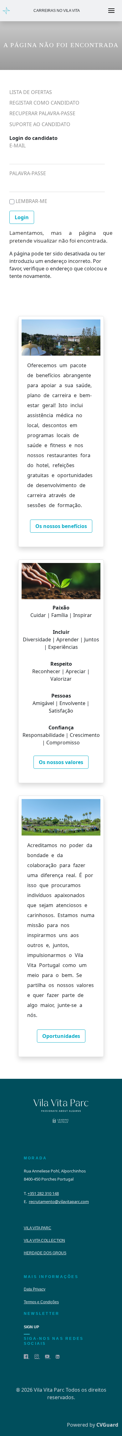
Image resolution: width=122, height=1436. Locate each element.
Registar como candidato (44, 103)
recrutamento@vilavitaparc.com (59, 1201)
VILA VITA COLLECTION (44, 1240)
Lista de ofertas (30, 92)
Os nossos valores (61, 762)
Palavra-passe (27, 173)
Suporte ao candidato (39, 124)
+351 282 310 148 (43, 1193)
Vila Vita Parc (37, 1228)
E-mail (17, 145)
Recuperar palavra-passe (42, 114)
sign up (31, 1327)
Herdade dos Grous (45, 1253)
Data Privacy (34, 1289)
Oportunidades (61, 1036)
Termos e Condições (41, 1302)
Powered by (92, 1424)
